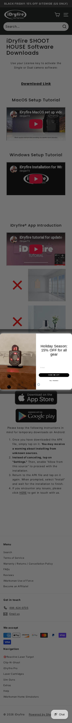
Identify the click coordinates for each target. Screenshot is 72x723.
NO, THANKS (54, 380)
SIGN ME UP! (54, 375)
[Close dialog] (38, 384)
